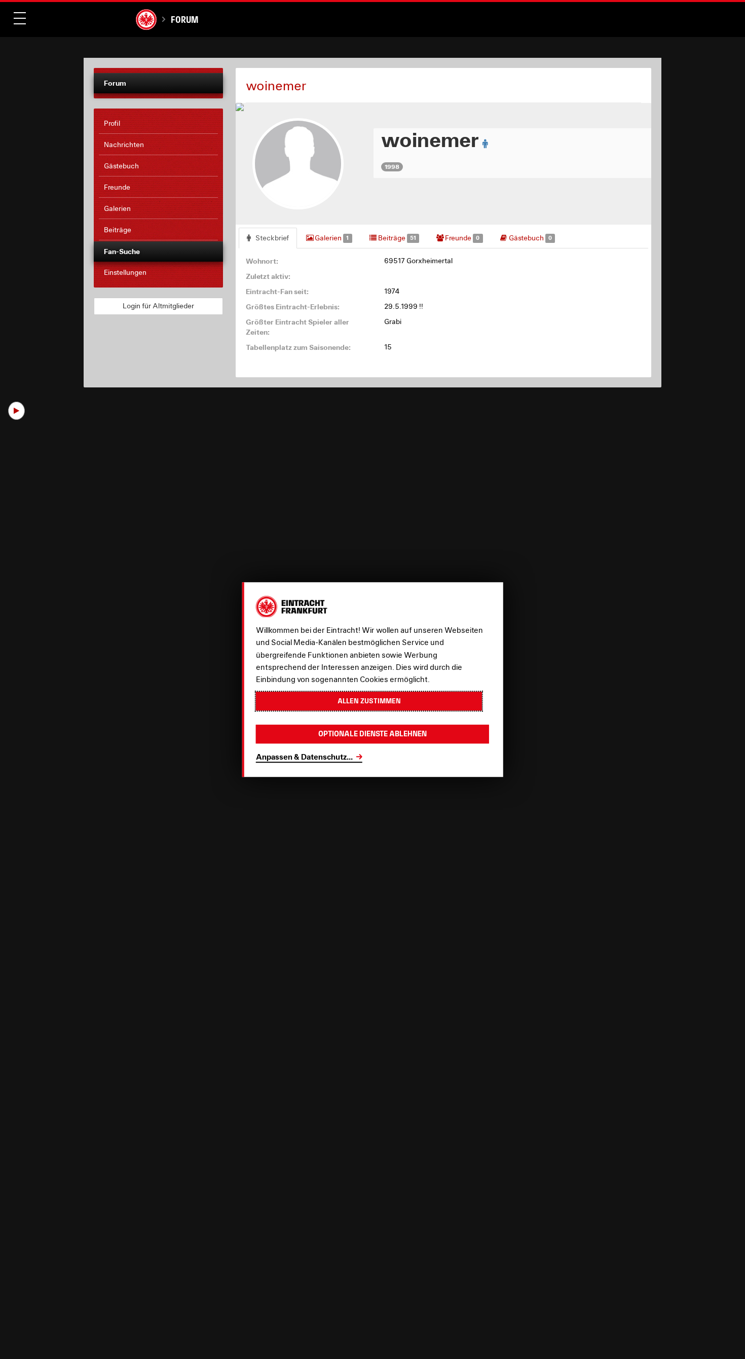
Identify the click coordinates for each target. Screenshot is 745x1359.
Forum (184, 19)
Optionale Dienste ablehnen (372, 734)
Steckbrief (271, 238)
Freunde (461, 238)
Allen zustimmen (369, 701)
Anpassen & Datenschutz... (304, 756)
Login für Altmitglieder (158, 306)
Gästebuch (529, 238)
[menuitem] (158, 124)
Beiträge (396, 238)
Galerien (331, 238)
